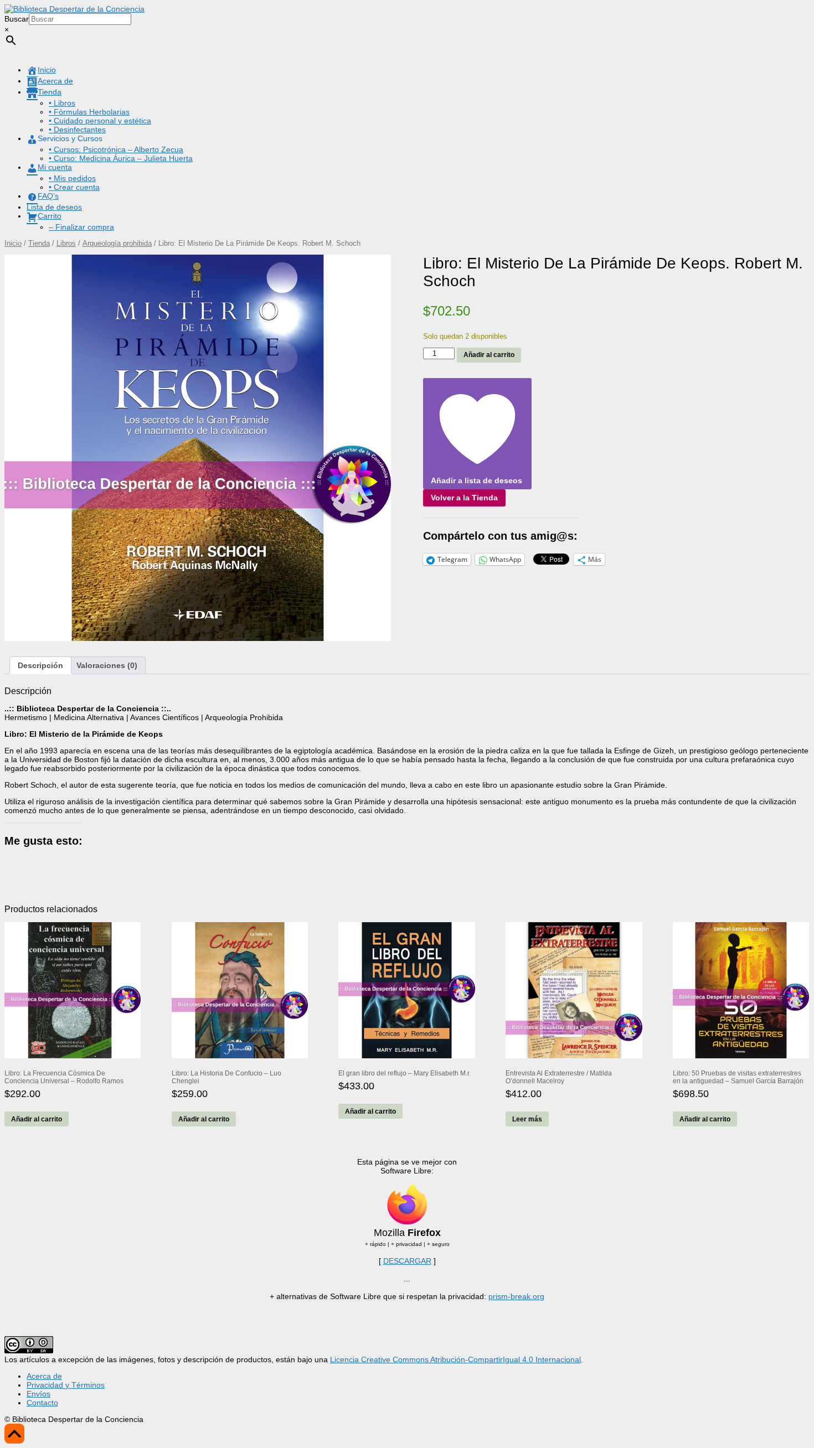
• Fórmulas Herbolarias (89, 111)
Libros (66, 243)
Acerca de (44, 1376)
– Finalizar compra (81, 227)
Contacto (42, 1402)
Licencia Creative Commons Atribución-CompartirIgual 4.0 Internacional (455, 1359)
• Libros (62, 103)
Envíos (38, 1393)
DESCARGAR (407, 1260)
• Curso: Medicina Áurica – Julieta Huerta (121, 158)
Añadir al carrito (488, 355)
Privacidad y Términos (66, 1384)
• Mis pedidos (72, 178)
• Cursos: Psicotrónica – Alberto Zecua (116, 149)
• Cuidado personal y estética (100, 120)
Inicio (13, 243)
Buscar (16, 18)
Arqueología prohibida (117, 243)
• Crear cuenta (74, 187)
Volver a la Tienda (464, 497)
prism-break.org (516, 1296)
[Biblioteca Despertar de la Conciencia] (74, 8)
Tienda (39, 243)
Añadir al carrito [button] (36, 1119)
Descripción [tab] (40, 665)
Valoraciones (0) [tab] (106, 665)
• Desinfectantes (77, 129)
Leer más (527, 1119)
